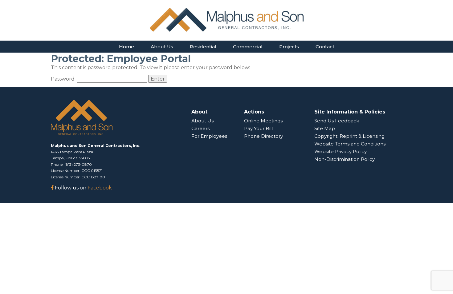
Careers (200, 128)
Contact (325, 47)
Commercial (248, 47)
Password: (64, 79)
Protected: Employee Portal (121, 59)
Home (126, 47)
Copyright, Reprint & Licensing (349, 136)
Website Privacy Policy (340, 151)
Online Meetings (263, 121)
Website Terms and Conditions (350, 144)
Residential (203, 47)
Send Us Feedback (336, 121)
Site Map (324, 128)
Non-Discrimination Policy (344, 159)
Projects (289, 47)
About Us (162, 47)
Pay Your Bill (258, 128)
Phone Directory (263, 136)
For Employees (209, 136)
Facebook (100, 188)
